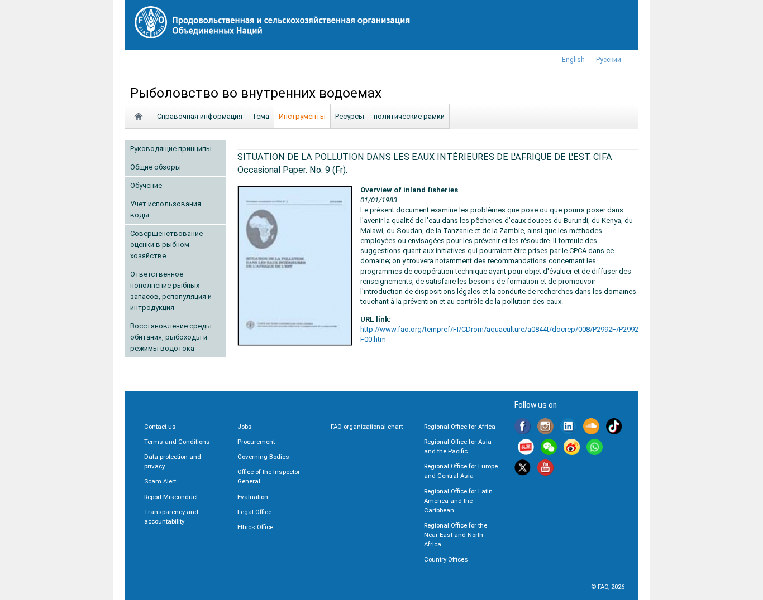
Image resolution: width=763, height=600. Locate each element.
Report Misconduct (171, 497)
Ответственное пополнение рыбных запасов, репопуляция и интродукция (171, 291)
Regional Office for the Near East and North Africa (455, 534)
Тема (260, 116)
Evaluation (252, 497)
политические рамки (409, 116)
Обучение (146, 185)
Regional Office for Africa (459, 426)
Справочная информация (199, 116)
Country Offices (446, 559)
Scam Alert (160, 481)
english (573, 60)
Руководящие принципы (171, 148)
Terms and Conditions (177, 442)
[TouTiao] (526, 448)
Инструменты (302, 116)
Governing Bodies (263, 457)
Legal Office (254, 512)
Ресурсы (349, 116)
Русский (608, 60)
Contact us (160, 426)
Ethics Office (255, 527)
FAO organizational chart (367, 426)
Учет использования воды (165, 209)
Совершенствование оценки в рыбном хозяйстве (166, 244)
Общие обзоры (155, 167)
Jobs (244, 426)
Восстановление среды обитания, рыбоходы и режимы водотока (171, 337)
